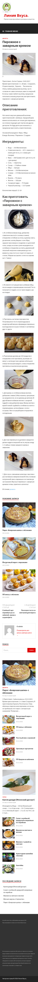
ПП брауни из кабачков (25, 759)
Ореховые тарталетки (24, 749)
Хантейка (19, 865)
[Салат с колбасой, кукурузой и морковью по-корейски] (8, 826)
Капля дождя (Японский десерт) (18, 799)
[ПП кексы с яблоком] (19, 592)
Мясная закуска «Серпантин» (13, 899)
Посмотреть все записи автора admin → (24, 632)
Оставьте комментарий (9, 49)
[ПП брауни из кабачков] (8, 766)
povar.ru (12, 489)
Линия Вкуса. (16, 15)
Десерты (5, 38)
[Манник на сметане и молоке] (8, 838)
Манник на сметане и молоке (13, 896)
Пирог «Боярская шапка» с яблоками (17, 530)
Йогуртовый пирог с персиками (14, 562)
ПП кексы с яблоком (10, 594)
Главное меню (11, 31)
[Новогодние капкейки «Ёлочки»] (8, 861)
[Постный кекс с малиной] (8, 744)
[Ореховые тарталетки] (8, 755)
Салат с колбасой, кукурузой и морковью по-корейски (25, 820)
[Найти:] (19, 650)
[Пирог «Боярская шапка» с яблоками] (19, 528)
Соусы (4, 797)
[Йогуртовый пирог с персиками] (19, 560)
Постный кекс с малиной (25, 738)
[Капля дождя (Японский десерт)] (19, 795)
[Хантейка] (8, 873)
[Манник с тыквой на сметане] (8, 849)
